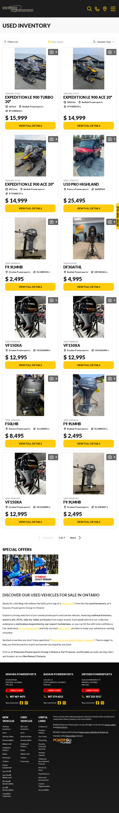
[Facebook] (21, 703)
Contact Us (43, 726)
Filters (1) (13, 41)
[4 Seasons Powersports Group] (17, 9)
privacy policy (110, 725)
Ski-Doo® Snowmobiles (8, 782)
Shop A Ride (70, 736)
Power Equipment (7, 766)
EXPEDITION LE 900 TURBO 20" (29, 99)
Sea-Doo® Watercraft (6, 776)
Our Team (42, 736)
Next (73, 537)
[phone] (97, 8)
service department (28, 628)
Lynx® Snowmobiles (8, 788)
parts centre (64, 628)
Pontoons (6, 757)
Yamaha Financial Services (42, 746)
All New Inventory (6, 727)
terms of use (62, 727)
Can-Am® (6, 771)
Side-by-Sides (8, 736)
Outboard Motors (6, 749)
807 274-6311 (55, 696)
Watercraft (6, 744)
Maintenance (43, 774)
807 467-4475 (17, 696)
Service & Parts (42, 768)
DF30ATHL (72, 267)
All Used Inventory (24, 727)
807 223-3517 (93, 696)
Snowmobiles (8, 740)
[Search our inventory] (90, 8)
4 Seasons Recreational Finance (43, 761)
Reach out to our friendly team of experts (72, 640)
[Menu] (113, 9)
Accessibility (43, 790)
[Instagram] (26, 703)
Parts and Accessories (43, 778)
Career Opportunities (44, 785)
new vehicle (67, 603)
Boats (4, 754)
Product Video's (41, 731)
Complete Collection (6, 794)
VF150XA (13, 345)
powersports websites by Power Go (93, 732)
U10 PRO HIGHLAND (81, 184)
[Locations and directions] (105, 8)
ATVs (4, 733)
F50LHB (11, 424)
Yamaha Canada (41, 753)
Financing (24, 761)
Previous (48, 537)
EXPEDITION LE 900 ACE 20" (87, 97)
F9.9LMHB (14, 267)
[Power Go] (81, 740)
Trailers (5, 761)
